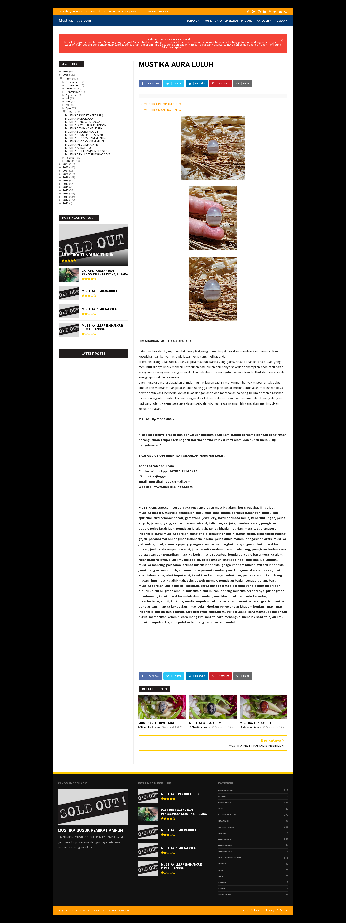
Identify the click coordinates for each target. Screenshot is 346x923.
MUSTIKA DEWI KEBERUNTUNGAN (85, 125)
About (257, 910)
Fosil (221, 808)
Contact (284, 910)
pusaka (222, 863)
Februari (71, 157)
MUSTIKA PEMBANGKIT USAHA (84, 128)
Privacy (270, 910)
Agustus (71, 95)
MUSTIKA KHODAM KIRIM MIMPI (84, 141)
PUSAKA (280, 20)
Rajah (221, 870)
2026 (66, 71)
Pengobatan (225, 851)
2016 (66, 187)
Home (245, 910)
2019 (66, 177)
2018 (66, 180)
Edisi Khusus (224, 802)
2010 (66, 203)
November (73, 85)
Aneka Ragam (225, 790)
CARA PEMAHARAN (156, 11)
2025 (66, 74)
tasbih (221, 888)
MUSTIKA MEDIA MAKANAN (81, 144)
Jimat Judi (223, 821)
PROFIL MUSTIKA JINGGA (123, 11)
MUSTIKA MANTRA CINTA (162, 110)
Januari (70, 161)
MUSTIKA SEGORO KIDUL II (81, 131)
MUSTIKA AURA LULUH (79, 148)
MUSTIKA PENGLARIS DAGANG (84, 122)
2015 (66, 190)
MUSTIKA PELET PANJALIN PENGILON (87, 151)
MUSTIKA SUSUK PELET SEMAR (84, 135)
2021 (66, 170)
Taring (222, 882)
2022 (66, 167)
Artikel (222, 796)
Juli (68, 98)
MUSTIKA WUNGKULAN (79, 118)
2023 (66, 164)
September (73, 92)
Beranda (96, 11)
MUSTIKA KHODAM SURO (162, 104)
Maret (73, 112)
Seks (220, 876)
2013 (66, 197)
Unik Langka (225, 894)
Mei (68, 105)
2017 (66, 184)
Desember (73, 82)
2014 (66, 193)
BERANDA (193, 20)
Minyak (222, 833)
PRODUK (246, 20)
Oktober (71, 88)
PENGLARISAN (225, 845)
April (69, 108)
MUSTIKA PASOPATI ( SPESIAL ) (84, 115)
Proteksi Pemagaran (229, 857)
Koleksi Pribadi (226, 827)
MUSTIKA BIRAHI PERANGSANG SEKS (87, 154)
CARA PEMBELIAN (226, 20)
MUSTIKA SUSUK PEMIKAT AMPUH (90, 830)
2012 (66, 200)
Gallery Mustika (227, 814)
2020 (66, 174)
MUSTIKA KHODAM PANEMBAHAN (85, 138)
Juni (68, 101)
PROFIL (207, 20)
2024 (69, 79)
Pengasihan (224, 839)
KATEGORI (263, 20)
